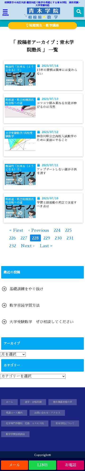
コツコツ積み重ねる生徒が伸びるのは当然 (57, 105)
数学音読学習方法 (24, 305)
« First (16, 230)
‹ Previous (38, 230)
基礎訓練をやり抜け (26, 289)
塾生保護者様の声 (62, 402)
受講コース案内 (14, 413)
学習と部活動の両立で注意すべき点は (57, 204)
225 (68, 230)
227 (24, 238)
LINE (42, 465)
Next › (28, 246)
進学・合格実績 (33, 402)
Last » (46, 246)
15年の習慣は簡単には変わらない (57, 71)
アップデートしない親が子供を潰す (57, 171)
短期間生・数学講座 (43, 25)
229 (46, 238)
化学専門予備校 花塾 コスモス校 (25, 423)
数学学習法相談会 (15, 434)
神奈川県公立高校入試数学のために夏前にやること (57, 138)
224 (57, 230)
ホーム (9, 402)
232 (12, 246)
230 (58, 238)
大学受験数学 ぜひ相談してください (41, 322)
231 (70, 238)
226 (12, 238)
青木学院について (64, 423)
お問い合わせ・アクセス (47, 413)
